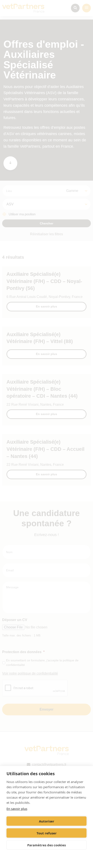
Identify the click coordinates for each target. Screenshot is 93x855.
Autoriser (46, 821)
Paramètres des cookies (46, 845)
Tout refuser (47, 833)
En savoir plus (16, 808)
